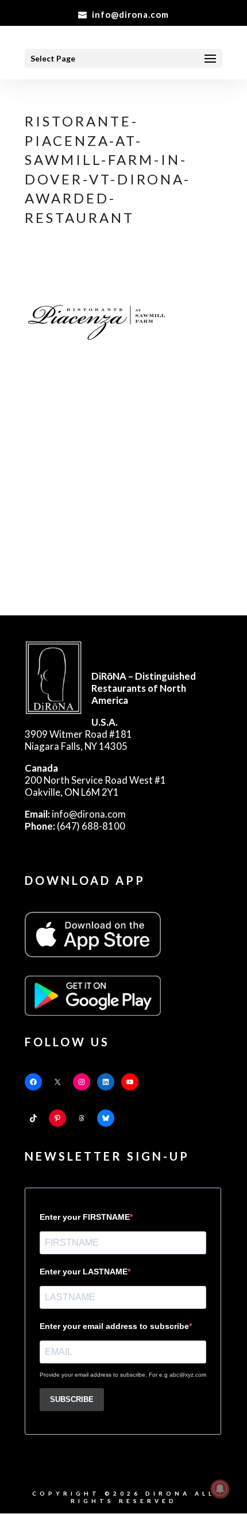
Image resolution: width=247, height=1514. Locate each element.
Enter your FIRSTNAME (85, 1217)
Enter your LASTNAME (84, 1271)
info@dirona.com (75, 814)
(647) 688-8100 (75, 826)
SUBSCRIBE (72, 1399)
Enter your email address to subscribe (114, 1326)
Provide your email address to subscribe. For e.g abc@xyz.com (123, 1375)
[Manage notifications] (220, 1489)
